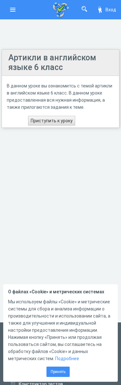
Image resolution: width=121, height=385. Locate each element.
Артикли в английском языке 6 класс (52, 62)
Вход (111, 9)
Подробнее (67, 358)
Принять (58, 372)
